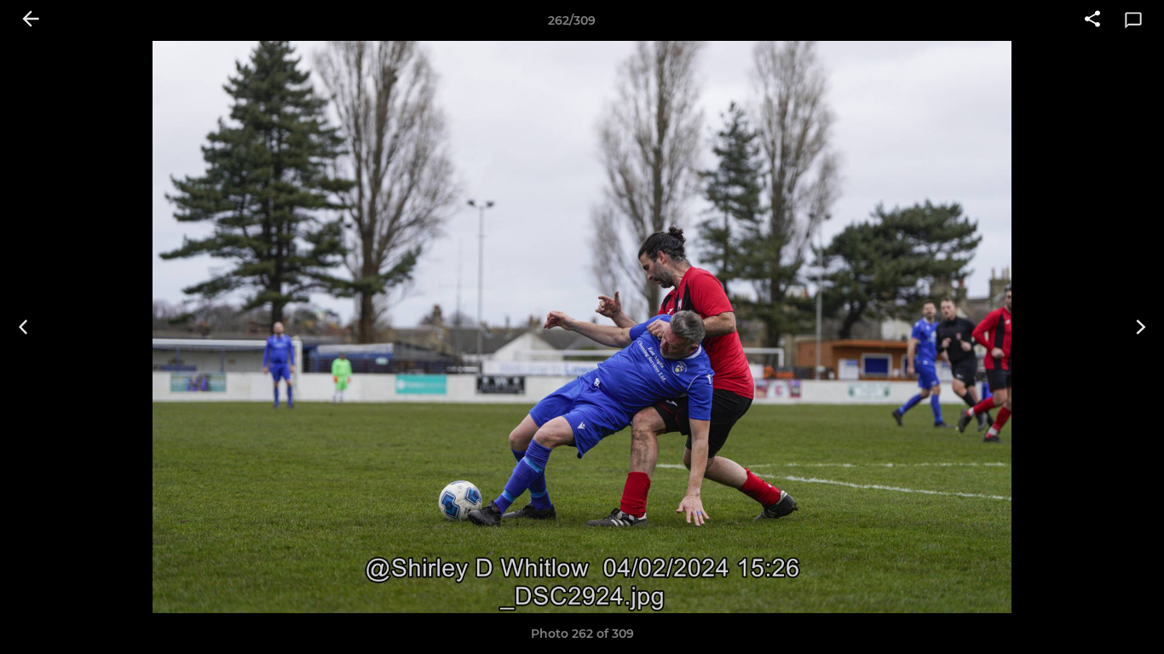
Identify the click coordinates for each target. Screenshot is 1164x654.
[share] (1092, 20)
